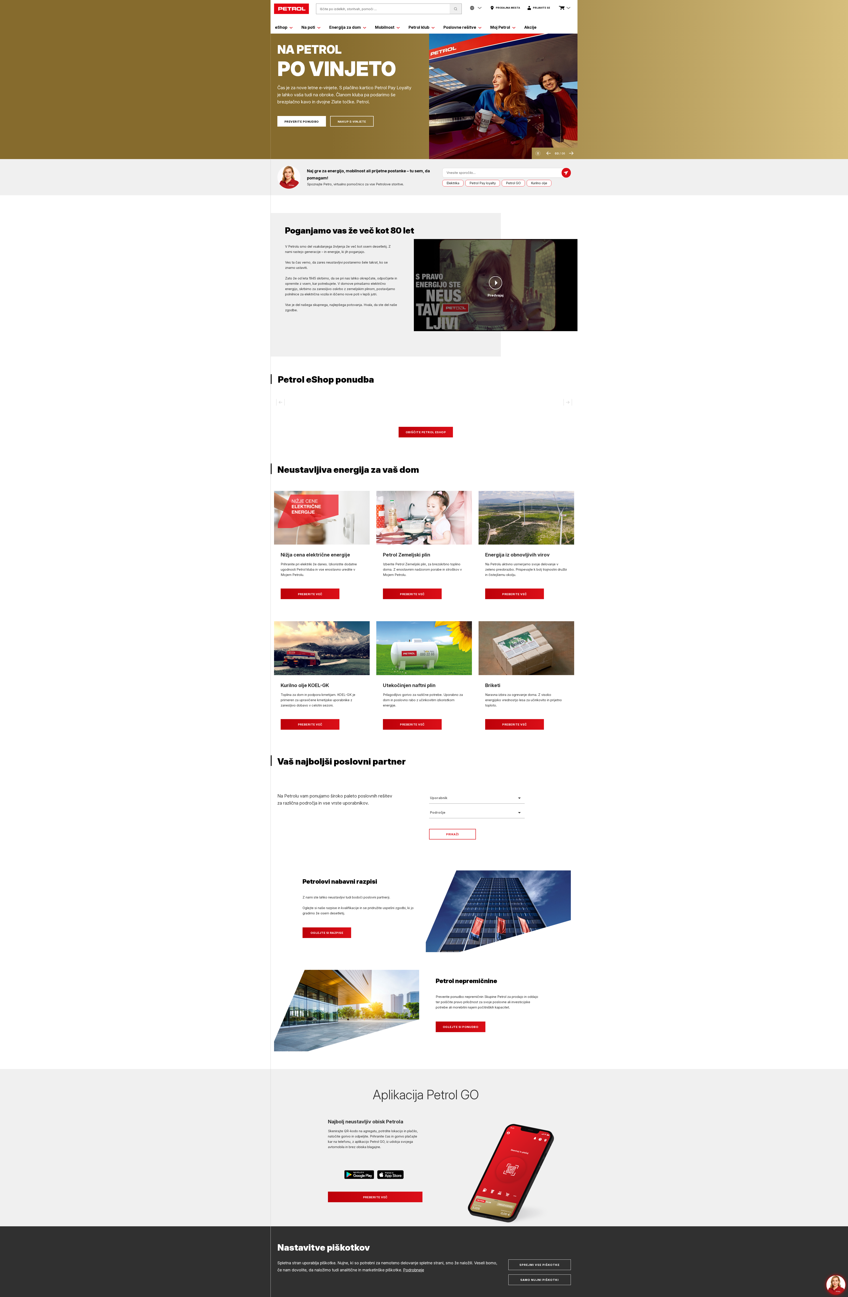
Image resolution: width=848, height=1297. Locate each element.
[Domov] (291, 9)
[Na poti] (318, 27)
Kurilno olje (539, 183)
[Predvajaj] (495, 282)
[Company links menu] (476, 8)
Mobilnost (384, 27)
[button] (538, 153)
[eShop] (291, 27)
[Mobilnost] (398, 27)
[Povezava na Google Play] (359, 1175)
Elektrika (453, 183)
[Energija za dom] (364, 27)
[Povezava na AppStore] (390, 1175)
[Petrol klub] (433, 27)
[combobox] (477, 798)
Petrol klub (419, 27)
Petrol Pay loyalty (482, 183)
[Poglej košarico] (562, 8)
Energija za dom (345, 27)
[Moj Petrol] (513, 27)
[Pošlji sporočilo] (566, 173)
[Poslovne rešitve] (479, 27)
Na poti (308, 27)
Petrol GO (513, 183)
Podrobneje (413, 1270)
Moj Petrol (500, 27)
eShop (281, 27)
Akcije (530, 27)
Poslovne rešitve (459, 27)
